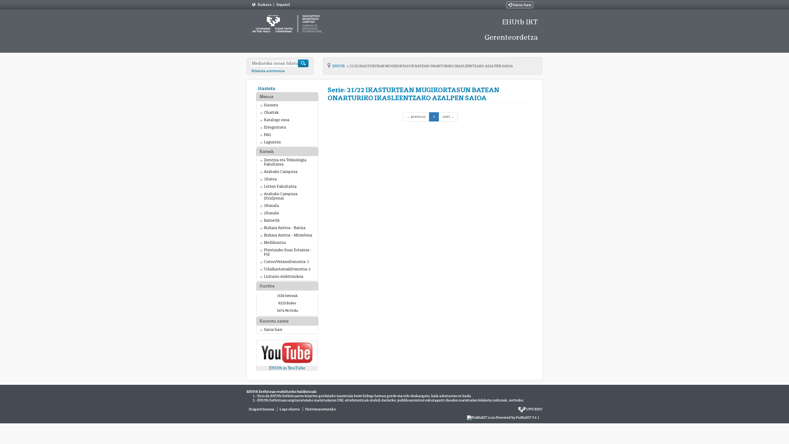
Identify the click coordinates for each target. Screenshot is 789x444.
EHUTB (339, 66)
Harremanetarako (320, 409)
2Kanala (271, 213)
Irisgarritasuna (261, 409)
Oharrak (271, 112)
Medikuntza (275, 242)
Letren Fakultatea (280, 186)
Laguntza (272, 142)
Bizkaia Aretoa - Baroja (284, 228)
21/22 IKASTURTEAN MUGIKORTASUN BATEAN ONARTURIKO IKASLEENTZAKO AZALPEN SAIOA (431, 66)
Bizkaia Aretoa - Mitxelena (288, 235)
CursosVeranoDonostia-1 (286, 262)
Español (283, 4)
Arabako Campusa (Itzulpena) (280, 196)
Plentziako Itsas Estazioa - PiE (288, 252)
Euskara (265, 4)
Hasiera (266, 88)
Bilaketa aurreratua (268, 71)
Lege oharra (290, 409)
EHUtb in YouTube (287, 368)
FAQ (267, 135)
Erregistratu (275, 127)
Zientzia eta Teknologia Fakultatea (285, 162)
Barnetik (272, 220)
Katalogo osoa (276, 120)
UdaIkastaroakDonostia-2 (287, 269)
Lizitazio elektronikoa (283, 276)
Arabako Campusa (280, 172)
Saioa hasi (521, 5)
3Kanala (271, 206)
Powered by (517, 417)
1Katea (270, 179)
